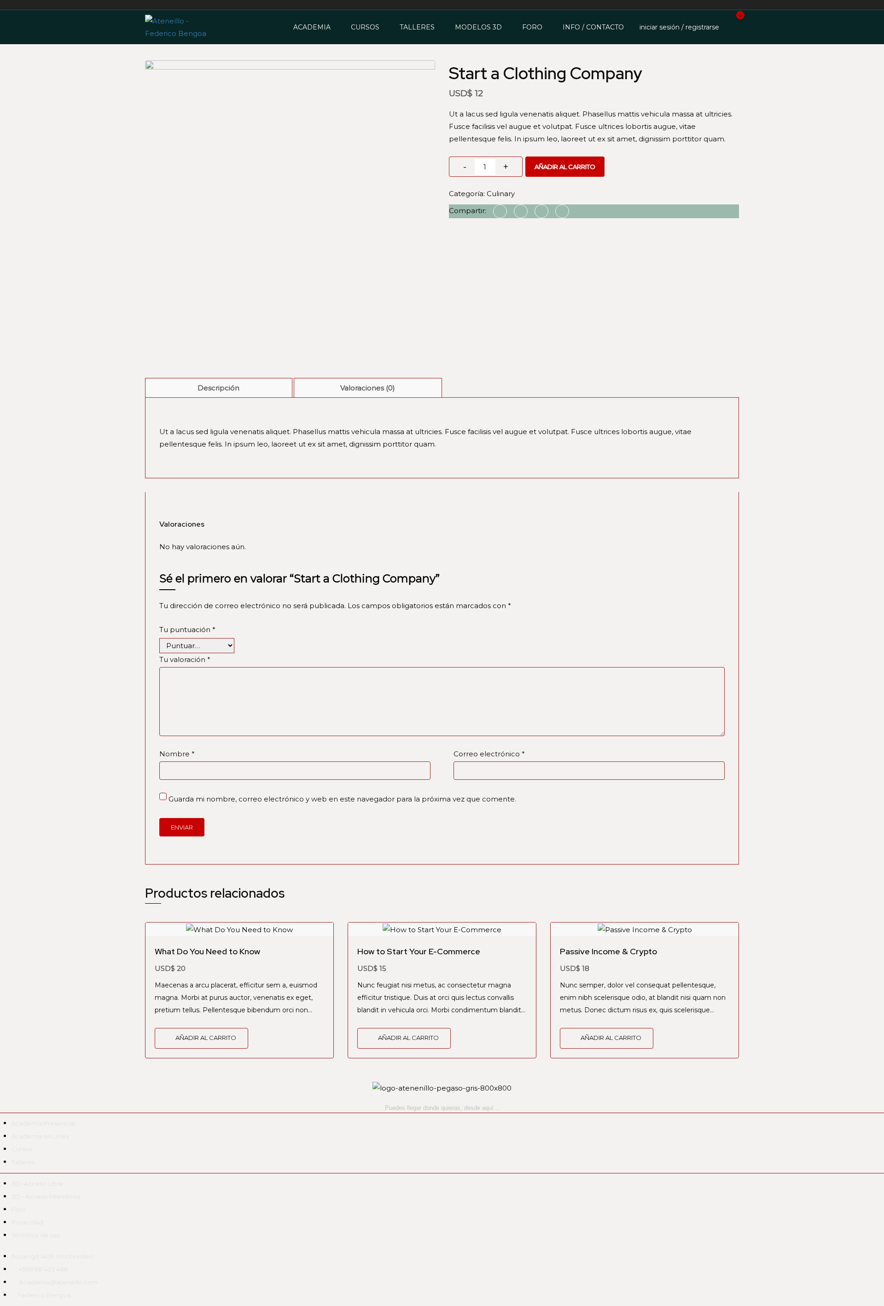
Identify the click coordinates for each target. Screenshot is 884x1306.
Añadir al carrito (565, 166)
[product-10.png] (290, 204)
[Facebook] (500, 211)
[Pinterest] (541, 211)
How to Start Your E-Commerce (418, 951)
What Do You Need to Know (207, 951)
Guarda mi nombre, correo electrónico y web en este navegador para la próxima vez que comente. (342, 799)
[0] (731, 26)
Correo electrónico (489, 753)
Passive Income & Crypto (608, 951)
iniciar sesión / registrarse (679, 27)
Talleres (417, 27)
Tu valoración (184, 659)
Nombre (177, 753)
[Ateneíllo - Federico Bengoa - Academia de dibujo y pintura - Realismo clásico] (179, 27)
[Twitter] (521, 211)
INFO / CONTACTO (593, 27)
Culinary (501, 193)
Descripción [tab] (218, 387)
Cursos (365, 27)
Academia (312, 27)
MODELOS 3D (478, 27)
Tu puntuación (187, 629)
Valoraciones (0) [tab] (367, 387)
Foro (532, 27)
